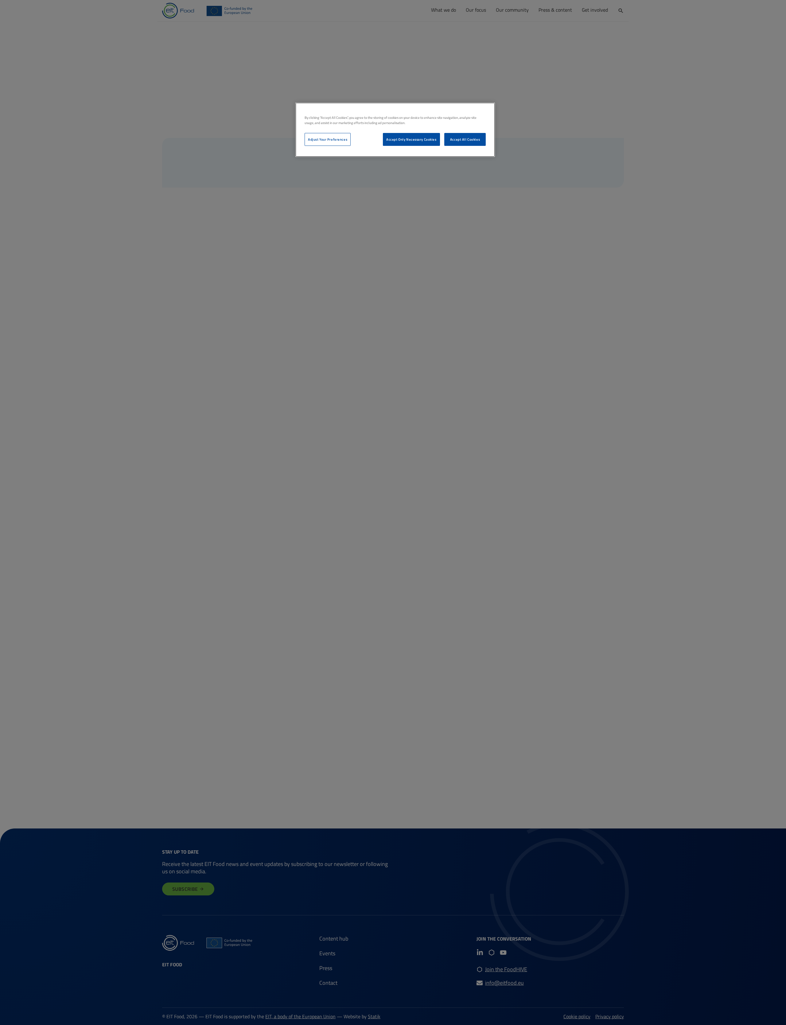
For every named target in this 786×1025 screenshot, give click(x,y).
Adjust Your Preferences (327, 139)
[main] (395, 130)
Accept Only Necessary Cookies (411, 139)
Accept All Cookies (465, 139)
